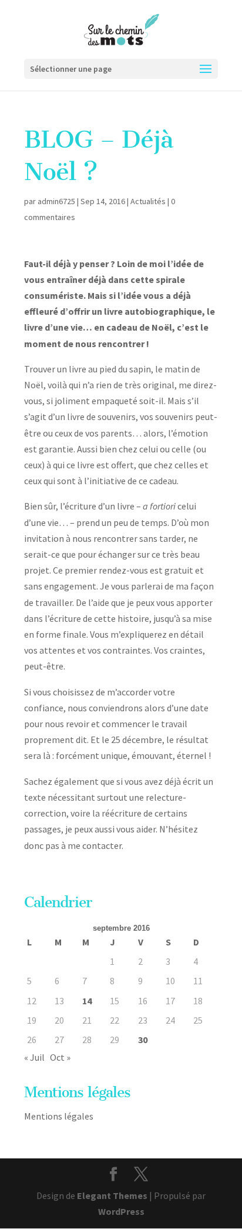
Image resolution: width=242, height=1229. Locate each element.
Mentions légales (58, 1116)
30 (142, 1039)
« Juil (34, 1057)
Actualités (148, 201)
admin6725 (56, 201)
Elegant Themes (112, 1195)
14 (87, 1001)
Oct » (60, 1057)
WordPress (121, 1211)
